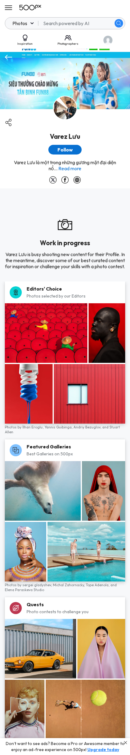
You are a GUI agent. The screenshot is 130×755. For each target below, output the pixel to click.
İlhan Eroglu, (33, 427)
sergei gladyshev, (37, 585)
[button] (119, 23)
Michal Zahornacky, (69, 585)
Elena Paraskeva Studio (24, 589)
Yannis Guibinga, (58, 427)
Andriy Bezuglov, (87, 427)
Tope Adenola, (98, 585)
